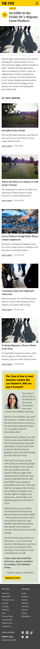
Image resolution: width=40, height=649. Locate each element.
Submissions (7, 619)
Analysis (25, 596)
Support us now (12, 577)
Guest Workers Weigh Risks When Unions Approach (20, 238)
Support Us (6, 626)
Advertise (5, 609)
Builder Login (7, 636)
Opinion (25, 609)
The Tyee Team (8, 600)
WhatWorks (26, 616)
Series (24, 613)
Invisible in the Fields (13, 130)
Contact (5, 603)
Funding (5, 606)
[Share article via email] (3, 94)
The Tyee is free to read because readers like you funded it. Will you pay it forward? (19, 381)
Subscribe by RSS (9, 640)
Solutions (25, 606)
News (24, 593)
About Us (5, 593)
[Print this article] (9, 94)
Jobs (4, 613)
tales (25, 83)
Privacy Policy (7, 616)
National (25, 603)
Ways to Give (7, 623)
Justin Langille (7, 146)
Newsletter (6, 596)
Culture (24, 600)
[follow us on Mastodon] (23, 633)
